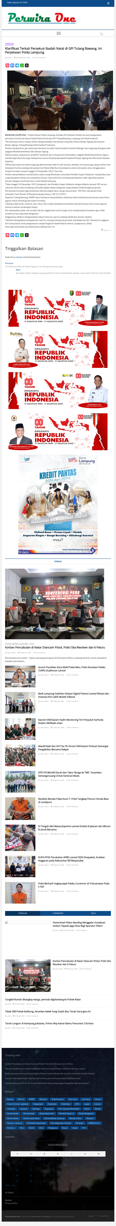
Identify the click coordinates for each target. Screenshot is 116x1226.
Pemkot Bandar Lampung (54, 1118)
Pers (22, 1128)
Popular (23, 913)
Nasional (9, 43)
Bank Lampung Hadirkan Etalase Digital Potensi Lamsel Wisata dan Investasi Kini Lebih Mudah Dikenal (73, 695)
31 (71, 1181)
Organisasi (49, 1109)
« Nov (7, 1185)
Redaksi (8, 1200)
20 (17, 1175)
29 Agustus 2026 (25, 653)
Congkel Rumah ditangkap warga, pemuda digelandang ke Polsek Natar (43, 999)
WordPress (46, 1216)
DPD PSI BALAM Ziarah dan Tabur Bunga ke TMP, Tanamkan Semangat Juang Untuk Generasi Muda (70, 774)
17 (71, 1170)
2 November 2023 (68, 930)
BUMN (21, 1099)
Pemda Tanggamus (86, 1113)
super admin (11, 653)
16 (58, 1170)
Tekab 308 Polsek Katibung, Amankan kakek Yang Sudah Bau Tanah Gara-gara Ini (48, 1011)
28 (31, 1181)
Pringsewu (53, 1128)
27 (17, 1181)
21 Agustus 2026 (58, 806)
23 (58, 1175)
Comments (58, 913)
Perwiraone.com (12, 1216)
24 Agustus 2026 (58, 780)
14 (31, 1170)
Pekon (87, 1109)
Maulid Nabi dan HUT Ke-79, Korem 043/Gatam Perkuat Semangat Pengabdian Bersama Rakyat (47, 1083)
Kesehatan (66, 1104)
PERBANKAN (94, 1123)
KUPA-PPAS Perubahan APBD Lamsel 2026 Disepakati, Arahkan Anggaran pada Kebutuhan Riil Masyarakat (71, 859)
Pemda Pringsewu (66, 1113)
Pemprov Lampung (14, 1123)
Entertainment (58, 1099)
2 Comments (82, 930)
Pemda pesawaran (47, 1113)
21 (31, 1175)
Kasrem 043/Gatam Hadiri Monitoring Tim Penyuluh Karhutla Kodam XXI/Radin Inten (43, 1078)
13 (17, 1170)
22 (44, 1175)
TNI (83, 1128)
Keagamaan (38, 1104)
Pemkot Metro (75, 1118)
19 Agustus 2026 (58, 834)
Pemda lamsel (28, 1113)
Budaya (10, 1099)
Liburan (97, 1104)
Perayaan (79, 1123)
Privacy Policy (11, 1203)
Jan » (13, 1185)
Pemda (97, 1109)
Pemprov (90, 1118)
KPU (77, 1104)
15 (44, 1170)
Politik (31, 1128)
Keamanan (52, 1104)
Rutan (64, 1128)
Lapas (87, 1104)
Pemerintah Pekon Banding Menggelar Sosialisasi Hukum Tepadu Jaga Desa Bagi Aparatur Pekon (79, 924)
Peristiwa (11, 1128)
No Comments (40, 58)
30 (58, 1181)
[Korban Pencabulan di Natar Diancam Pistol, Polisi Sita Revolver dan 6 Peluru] (58, 604)
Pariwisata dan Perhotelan (69, 1109)
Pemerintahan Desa (31, 1118)
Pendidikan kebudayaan (36, 1123)
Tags (93, 913)
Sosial (74, 1128)
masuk (19, 257)
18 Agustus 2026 (58, 865)
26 (99, 1175)
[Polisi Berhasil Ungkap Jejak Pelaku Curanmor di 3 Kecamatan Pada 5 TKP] (20, 893)
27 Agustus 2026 (58, 727)
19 (99, 1170)
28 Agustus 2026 (58, 701)
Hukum (98, 1099)
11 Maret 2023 (19, 1004)
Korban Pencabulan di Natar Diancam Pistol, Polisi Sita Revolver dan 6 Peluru (55, 647)
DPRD (31, 1099)
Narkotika (11, 1109)
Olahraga (35, 1109)
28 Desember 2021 (23, 58)
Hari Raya (86, 1099)
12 (99, 1164)
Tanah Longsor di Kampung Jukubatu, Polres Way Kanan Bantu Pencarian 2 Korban (49, 1023)
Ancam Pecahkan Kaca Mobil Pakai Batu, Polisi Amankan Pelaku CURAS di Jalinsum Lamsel (45, 1068)
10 (71, 1164)
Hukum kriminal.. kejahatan (16, 643)
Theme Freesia (36, 1216)
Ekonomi (43, 1099)
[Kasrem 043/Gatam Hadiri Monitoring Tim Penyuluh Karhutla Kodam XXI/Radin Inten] (20, 729)
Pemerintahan (12, 1118)
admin (9, 58)
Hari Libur (73, 1099)
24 (71, 1175)
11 (85, 1164)
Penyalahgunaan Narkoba (61, 1123)
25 (85, 1175)
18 (85, 1170)
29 (44, 1181)
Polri (32, 643)
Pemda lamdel (12, 1113)
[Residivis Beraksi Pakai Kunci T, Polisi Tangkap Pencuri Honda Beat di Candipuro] (20, 808)
